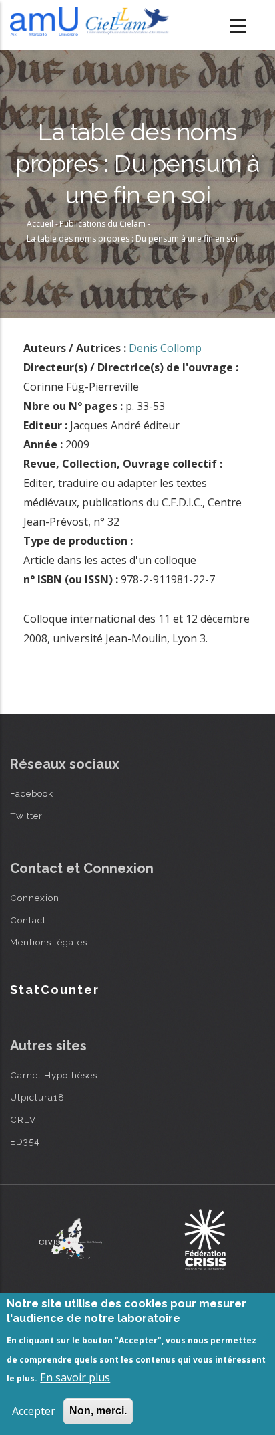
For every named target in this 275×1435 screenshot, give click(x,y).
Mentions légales (48, 942)
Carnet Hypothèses (53, 1075)
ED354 (25, 1141)
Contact (28, 920)
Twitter (26, 815)
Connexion (34, 897)
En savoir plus (75, 1377)
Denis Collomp (165, 348)
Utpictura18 (37, 1097)
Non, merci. (98, 1410)
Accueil (40, 223)
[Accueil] (92, 21)
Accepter (33, 1411)
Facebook (31, 793)
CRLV (23, 1119)
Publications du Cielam (102, 223)
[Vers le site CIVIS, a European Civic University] (71, 1238)
